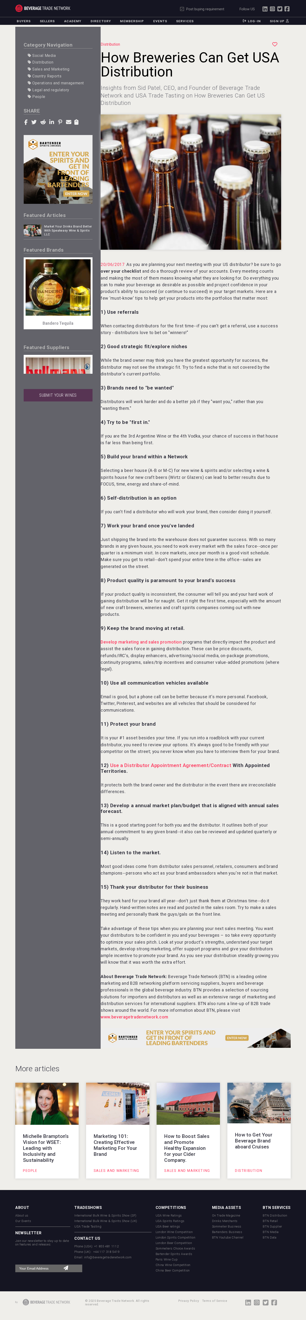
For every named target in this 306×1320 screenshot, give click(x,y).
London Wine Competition (174, 1232)
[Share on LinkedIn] (52, 121)
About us (21, 1215)
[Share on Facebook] (27, 121)
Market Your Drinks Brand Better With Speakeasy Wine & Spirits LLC (68, 230)
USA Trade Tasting (87, 1226)
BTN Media (271, 1232)
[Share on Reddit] (44, 121)
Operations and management (57, 83)
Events (160, 21)
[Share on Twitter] (34, 121)
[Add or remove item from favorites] (274, 44)
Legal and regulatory (50, 90)
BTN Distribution (275, 1215)
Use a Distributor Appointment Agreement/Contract (170, 765)
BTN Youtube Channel (228, 1237)
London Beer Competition (174, 1243)
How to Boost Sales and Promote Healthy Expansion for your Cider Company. (186, 1148)
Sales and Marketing (50, 69)
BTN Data (269, 1237)
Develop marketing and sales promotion (141, 642)
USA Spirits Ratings (170, 1221)
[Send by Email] (69, 121)
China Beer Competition (173, 1270)
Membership (132, 21)
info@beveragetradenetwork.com (108, 1257)
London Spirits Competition (176, 1237)
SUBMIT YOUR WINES (58, 395)
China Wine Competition (173, 1265)
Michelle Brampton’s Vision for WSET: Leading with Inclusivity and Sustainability (46, 1148)
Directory (101, 21)
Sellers (47, 21)
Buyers (24, 21)
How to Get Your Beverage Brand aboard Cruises (253, 1141)
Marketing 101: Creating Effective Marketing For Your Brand (115, 1145)
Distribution (42, 62)
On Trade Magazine (226, 1215)
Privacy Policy (188, 1301)
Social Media (43, 55)
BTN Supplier (272, 1226)
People (38, 96)
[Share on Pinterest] (60, 121)
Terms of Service (214, 1301)
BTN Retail (270, 1221)
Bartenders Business (227, 1232)
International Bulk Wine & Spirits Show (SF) (105, 1215)
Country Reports (46, 76)
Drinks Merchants (225, 1221)
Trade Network (42, 8)
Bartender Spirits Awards (174, 1254)
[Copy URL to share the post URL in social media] (76, 121)
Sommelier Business (227, 1226)
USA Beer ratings (168, 1226)
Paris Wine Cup (167, 1259)
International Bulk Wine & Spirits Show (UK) (105, 1221)
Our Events (23, 1221)
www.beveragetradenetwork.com (134, 1017)
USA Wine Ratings (169, 1215)
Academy (73, 21)
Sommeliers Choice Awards (175, 1248)
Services (185, 21)
